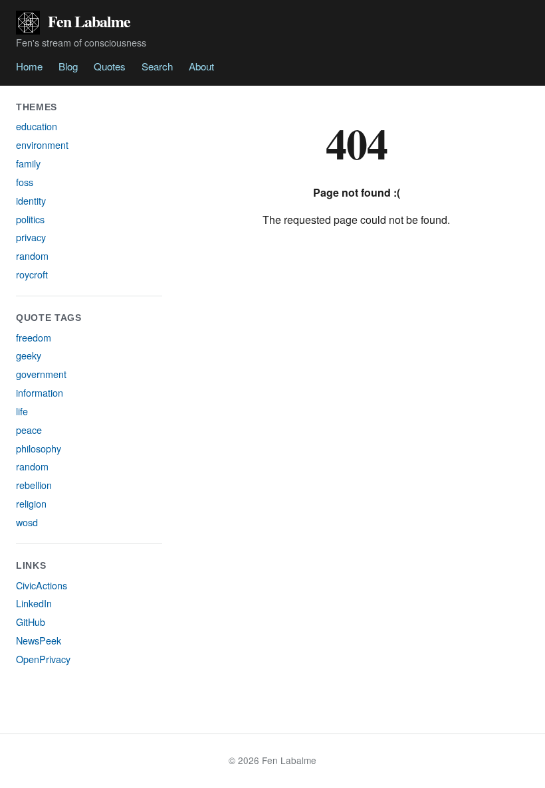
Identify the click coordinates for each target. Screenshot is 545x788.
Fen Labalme (89, 21)
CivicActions (41, 585)
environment (42, 144)
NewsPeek (38, 640)
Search (157, 66)
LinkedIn (34, 603)
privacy (31, 237)
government (41, 374)
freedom (33, 337)
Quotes (110, 66)
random (32, 255)
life (22, 411)
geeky (28, 355)
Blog (68, 66)
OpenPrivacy (43, 659)
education (36, 126)
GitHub (30, 622)
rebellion (34, 485)
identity (31, 200)
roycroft (32, 274)
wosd (27, 522)
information (39, 392)
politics (30, 219)
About (201, 66)
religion (31, 503)
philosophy (38, 448)
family (28, 163)
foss (24, 182)
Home (29, 66)
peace (29, 430)
